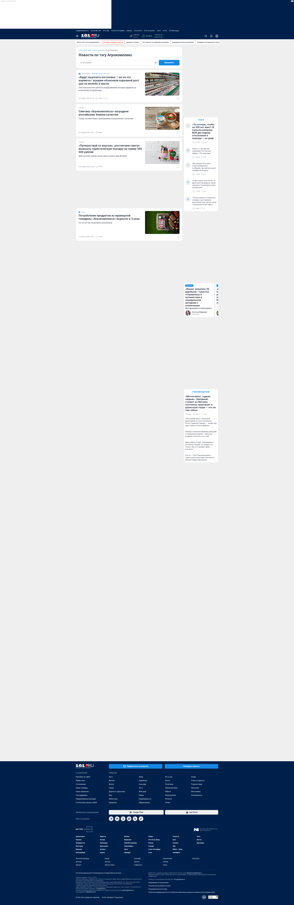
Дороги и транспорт (117, 791)
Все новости (99, 50)
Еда (110, 795)
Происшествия (171, 788)
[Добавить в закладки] (178, 98)
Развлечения (170, 795)
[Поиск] (206, 36)
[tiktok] (141, 818)
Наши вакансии (82, 791)
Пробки (147, 36)
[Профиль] (217, 36)
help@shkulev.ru (91, 892)
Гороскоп (138, 31)
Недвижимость (82, 31)
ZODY (159, 31)
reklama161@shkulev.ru (194, 873)
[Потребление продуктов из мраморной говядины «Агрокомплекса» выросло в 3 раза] (162, 222)
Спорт (193, 777)
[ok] (123, 818)
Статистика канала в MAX (86, 803)
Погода (106, 31)
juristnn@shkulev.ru (128, 890)
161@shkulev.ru (101, 889)
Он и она (168, 777)
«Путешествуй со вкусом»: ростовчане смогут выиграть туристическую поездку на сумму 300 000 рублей (110, 149)
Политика (169, 784)
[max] (129, 818)
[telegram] (111, 818)
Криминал (143, 780)
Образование (144, 803)
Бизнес (112, 780)
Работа (168, 791)
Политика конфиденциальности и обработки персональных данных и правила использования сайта (181, 892)
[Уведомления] (211, 36)
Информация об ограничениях (158, 882)
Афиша (129, 31)
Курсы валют (149, 31)
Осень (167, 780)
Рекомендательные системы (157, 889)
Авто (111, 777)
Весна (111, 784)
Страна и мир (196, 784)
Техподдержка (81, 795)
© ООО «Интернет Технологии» (112, 897)
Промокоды (174, 31)
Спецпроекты (196, 795)
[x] (135, 818)
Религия (168, 799)
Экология (195, 788)
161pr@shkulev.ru (179, 879)
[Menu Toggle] (77, 36)
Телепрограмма (117, 31)
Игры (165, 31)
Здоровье (113, 803)
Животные (113, 799)
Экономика (195, 791)
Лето (141, 788)
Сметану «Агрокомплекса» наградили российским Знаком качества (104, 113)
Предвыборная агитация (86, 799)
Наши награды (82, 788)
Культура (142, 784)
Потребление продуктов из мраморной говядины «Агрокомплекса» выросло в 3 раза (109, 217)
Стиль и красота (197, 780)
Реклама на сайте (83, 777)
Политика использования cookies (159, 886)
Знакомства (96, 31)
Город (111, 788)
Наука (141, 795)
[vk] (117, 818)
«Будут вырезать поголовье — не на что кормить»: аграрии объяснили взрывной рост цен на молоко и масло (109, 80)
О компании (81, 784)
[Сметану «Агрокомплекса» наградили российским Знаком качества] (162, 118)
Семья (167, 803)
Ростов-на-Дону (85, 50)
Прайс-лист (80, 780)
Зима (141, 777)
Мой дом (142, 791)
